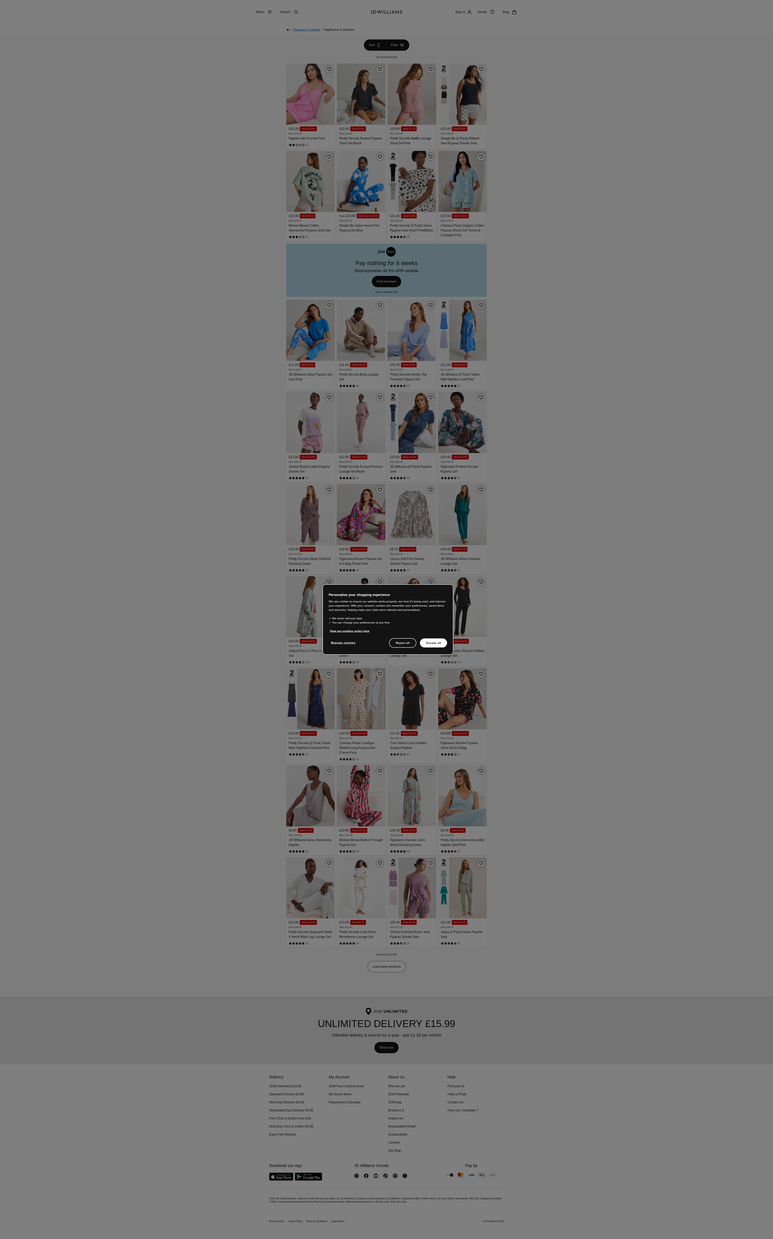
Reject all (403, 644)
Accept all (433, 644)
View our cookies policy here (350, 633)
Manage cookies (343, 644)
